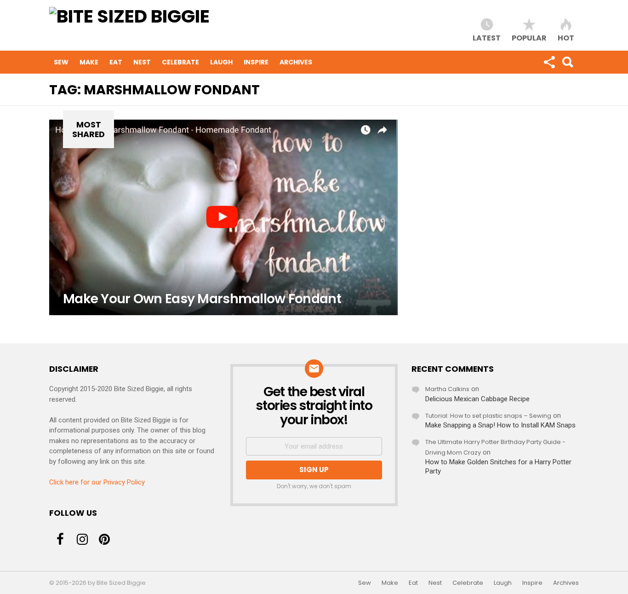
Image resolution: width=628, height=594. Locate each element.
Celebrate (180, 62)
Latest (487, 37)
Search (567, 62)
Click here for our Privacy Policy (97, 482)
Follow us (549, 62)
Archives (296, 62)
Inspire (256, 62)
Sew (61, 62)
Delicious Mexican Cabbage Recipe (477, 399)
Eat (115, 62)
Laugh (221, 62)
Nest (142, 62)
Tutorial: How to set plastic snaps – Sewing (488, 415)
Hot (566, 37)
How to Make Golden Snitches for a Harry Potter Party (498, 466)
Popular (529, 37)
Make (89, 62)
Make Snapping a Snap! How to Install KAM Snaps (500, 425)
